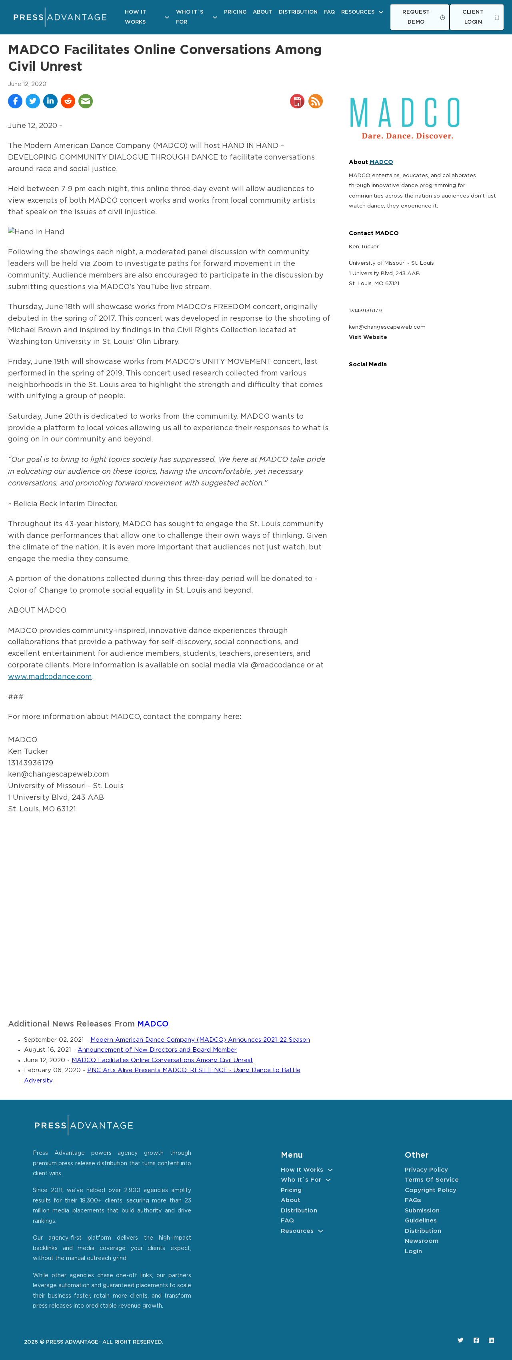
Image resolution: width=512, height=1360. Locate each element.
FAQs (413, 1200)
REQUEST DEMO (416, 17)
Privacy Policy (426, 1169)
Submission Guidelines (422, 1216)
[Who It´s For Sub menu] (215, 17)
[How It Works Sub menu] (167, 17)
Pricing (235, 12)
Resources (357, 12)
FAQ (329, 12)
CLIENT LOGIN (473, 17)
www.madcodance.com (50, 677)
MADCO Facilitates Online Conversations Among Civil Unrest (162, 1060)
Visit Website (368, 337)
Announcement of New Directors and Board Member (157, 1049)
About (262, 12)
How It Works (135, 17)
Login (413, 1251)
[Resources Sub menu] (381, 12)
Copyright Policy (430, 1190)
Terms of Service (432, 1179)
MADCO (153, 1024)
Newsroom (421, 1241)
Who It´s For (189, 17)
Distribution (298, 12)
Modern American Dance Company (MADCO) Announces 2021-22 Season (200, 1039)
